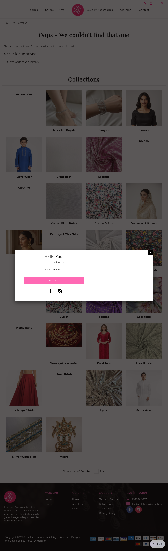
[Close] (150, 252)
